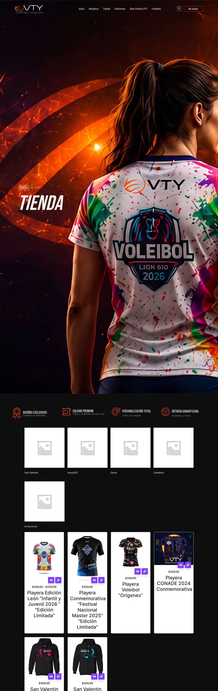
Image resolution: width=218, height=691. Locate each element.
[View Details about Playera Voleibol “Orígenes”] (145, 571)
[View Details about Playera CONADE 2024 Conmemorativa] (188, 565)
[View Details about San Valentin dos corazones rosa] (58, 676)
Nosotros (94, 8)
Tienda (106, 8)
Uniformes (119, 8)
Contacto (156, 8)
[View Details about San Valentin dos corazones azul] (101, 676)
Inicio (81, 8)
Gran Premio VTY (138, 8)
